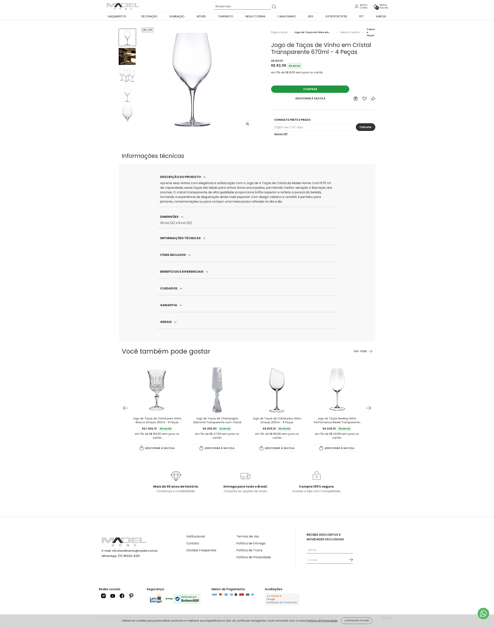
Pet (361, 16)
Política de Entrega (250, 543)
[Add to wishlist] (364, 99)
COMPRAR (310, 89)
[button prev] (125, 408)
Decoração (149, 16)
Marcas (381, 16)
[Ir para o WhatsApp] (483, 613)
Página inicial (279, 32)
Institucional (195, 536)
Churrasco (225, 16)
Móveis (201, 16)
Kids (310, 16)
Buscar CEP (280, 134)
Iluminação (177, 16)
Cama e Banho (286, 16)
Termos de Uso (247, 536)
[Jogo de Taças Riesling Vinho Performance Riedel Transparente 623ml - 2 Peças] (337, 389)
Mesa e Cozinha (255, 16)
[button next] (368, 408)
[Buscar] (274, 6)
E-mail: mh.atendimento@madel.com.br (130, 551)
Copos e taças (371, 32)
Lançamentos (117, 16)
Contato (192, 543)
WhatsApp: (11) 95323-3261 (121, 556)
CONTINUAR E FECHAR (356, 620)
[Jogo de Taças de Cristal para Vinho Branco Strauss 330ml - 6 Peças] (157, 389)
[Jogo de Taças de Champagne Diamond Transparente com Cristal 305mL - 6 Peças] (217, 389)
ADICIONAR (310, 98)
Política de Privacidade (253, 557)
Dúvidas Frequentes (201, 550)
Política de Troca (249, 550)
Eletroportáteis (336, 16)
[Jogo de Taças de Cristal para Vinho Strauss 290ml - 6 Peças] (277, 389)
